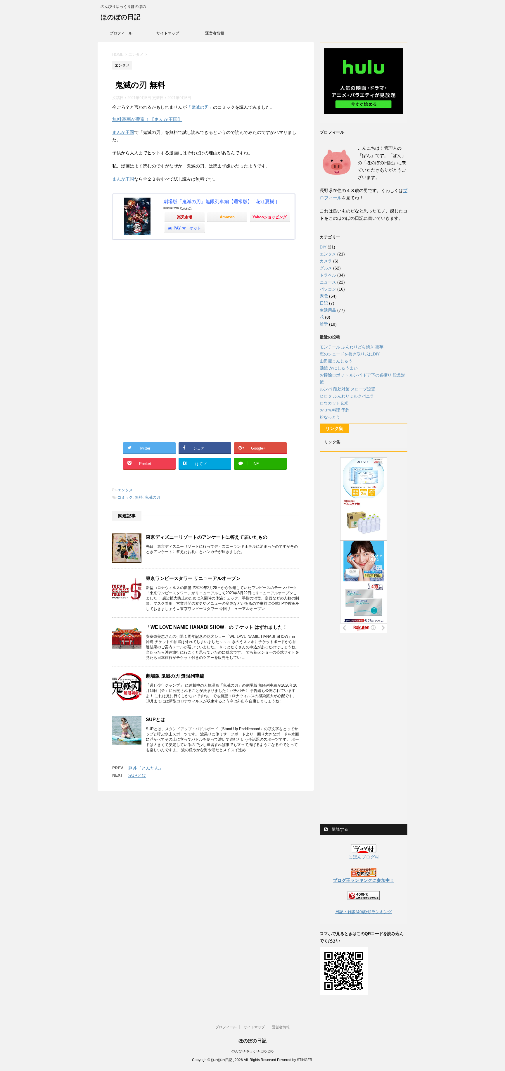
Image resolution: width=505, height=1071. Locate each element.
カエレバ (185, 207)
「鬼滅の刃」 (200, 107)
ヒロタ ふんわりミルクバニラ (347, 396)
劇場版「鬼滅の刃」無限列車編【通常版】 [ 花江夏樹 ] (220, 201)
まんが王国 (123, 132)
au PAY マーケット (184, 228)
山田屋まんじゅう (336, 361)
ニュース (328, 282)
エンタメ (125, 490)
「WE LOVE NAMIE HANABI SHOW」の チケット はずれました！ (216, 627)
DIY (323, 247)
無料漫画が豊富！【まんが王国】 (147, 119)
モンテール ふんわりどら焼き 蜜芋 (351, 347)
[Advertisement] (205, 297)
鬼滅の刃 (152, 497)
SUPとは (155, 719)
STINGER (304, 1060)
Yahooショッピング (269, 217)
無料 (139, 497)
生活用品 (328, 310)
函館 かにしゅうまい (339, 368)
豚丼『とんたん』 (145, 768)
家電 (324, 296)
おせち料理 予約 (335, 410)
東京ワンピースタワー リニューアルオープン (193, 578)
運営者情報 (214, 33)
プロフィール (121, 33)
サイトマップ (167, 33)
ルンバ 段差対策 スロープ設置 (347, 389)
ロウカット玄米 (334, 403)
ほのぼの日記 (120, 17)
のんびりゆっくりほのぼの (252, 1051)
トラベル (328, 275)
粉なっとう (330, 417)
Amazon (227, 217)
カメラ (326, 261)
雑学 (324, 324)
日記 (324, 303)
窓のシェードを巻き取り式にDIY (350, 354)
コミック (125, 497)
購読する (339, 829)
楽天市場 (184, 217)
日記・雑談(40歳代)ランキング (363, 912)
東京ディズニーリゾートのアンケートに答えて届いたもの (206, 537)
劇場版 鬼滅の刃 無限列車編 (175, 675)
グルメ (326, 268)
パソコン (328, 289)
